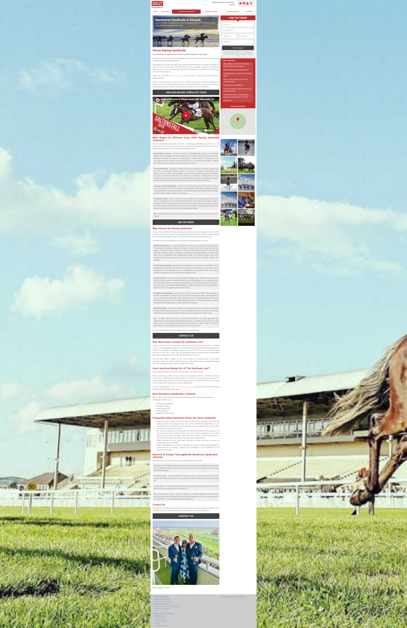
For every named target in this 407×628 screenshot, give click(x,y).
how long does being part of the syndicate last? (236, 80)
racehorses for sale (177, 76)
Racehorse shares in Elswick (163, 613)
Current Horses (160, 618)
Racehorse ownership (161, 596)
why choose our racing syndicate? (236, 70)
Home (155, 11)
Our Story (165, 11)
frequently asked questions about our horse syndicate (238, 90)
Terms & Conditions (239, 596)
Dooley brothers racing (161, 599)
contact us (227, 100)
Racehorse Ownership (186, 11)
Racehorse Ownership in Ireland (182, 387)
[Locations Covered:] (153, 2)
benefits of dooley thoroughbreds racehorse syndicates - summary (236, 96)
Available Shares (211, 11)
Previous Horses (161, 621)
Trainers (249, 11)
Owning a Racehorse (162, 609)
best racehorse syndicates (233, 85)
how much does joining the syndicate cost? (237, 75)
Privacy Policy (226, 596)
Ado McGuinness (161, 625)
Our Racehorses (233, 11)
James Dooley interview (163, 601)
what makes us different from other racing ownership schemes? (237, 65)
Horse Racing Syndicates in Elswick (167, 606)
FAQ (156, 611)
